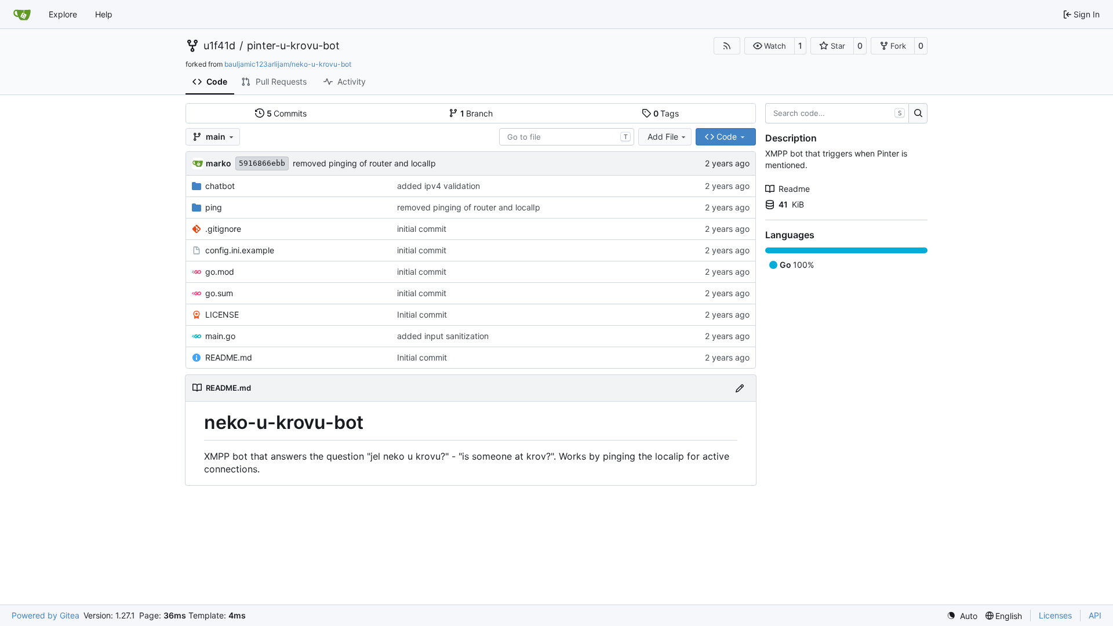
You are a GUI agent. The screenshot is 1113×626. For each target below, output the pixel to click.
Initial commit (422, 314)
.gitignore (223, 229)
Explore (63, 14)
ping (213, 207)
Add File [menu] (663, 136)
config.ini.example (239, 250)
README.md (228, 357)
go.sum (219, 293)
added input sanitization (443, 336)
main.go (220, 336)
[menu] (962, 616)
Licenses (1055, 615)
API (1095, 615)
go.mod (219, 271)
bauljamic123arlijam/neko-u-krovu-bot (287, 64)
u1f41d (219, 46)
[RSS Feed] (727, 45)
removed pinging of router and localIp (364, 163)
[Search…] (918, 113)
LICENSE (222, 314)
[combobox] (566, 136)
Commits (287, 113)
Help (103, 14)
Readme (794, 189)
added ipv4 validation (438, 186)
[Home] (22, 14)
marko (218, 163)
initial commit (421, 229)
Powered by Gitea (45, 615)
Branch (476, 113)
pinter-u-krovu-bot (293, 46)
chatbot (220, 186)
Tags (666, 113)
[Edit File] (739, 388)
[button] (769, 45)
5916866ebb (262, 163)
